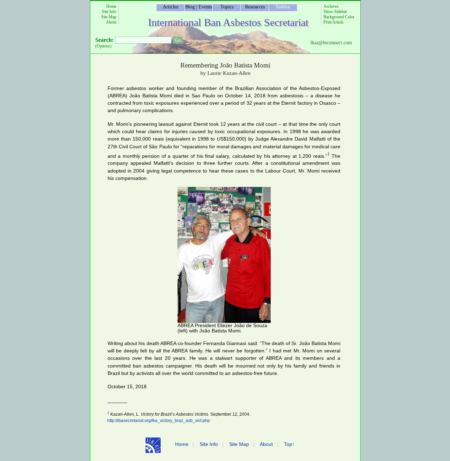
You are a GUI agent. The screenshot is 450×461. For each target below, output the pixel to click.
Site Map (108, 16)
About (111, 22)
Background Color (338, 16)
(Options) (103, 46)
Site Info (109, 11)
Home (111, 6)
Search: (104, 40)
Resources (255, 6)
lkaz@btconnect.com (331, 42)
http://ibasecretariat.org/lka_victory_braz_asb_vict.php (158, 420)
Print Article (333, 22)
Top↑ (289, 444)
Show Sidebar (335, 11)
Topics (226, 6)
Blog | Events (198, 6)
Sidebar (283, 6)
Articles (170, 6)
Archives (331, 6)
